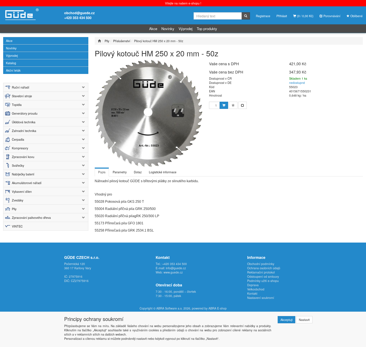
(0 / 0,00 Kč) (304, 16)
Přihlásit (281, 16)
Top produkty (207, 28)
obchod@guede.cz (79, 12)
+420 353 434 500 (78, 17)
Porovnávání (331, 16)
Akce (153, 28)
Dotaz (138, 172)
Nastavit (304, 320)
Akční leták (13, 70)
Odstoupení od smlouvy (263, 276)
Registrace (263, 16)
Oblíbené (356, 16)
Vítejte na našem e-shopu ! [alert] (183, 3)
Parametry (120, 172)
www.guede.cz (173, 272)
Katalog (11, 63)
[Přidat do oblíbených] (233, 105)
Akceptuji (286, 320)
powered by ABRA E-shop (209, 308)
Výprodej (186, 28)
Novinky (167, 28)
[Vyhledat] (245, 15)
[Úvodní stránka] (99, 41)
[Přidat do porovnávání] (242, 105)
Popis (101, 172)
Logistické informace (162, 172)
